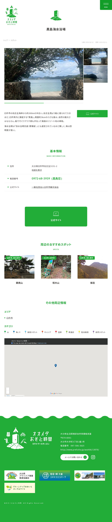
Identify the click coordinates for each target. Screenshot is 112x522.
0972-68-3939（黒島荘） (48, 178)
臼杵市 (10, 317)
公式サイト (94, 113)
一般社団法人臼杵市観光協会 (45, 187)
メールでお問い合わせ (73, 457)
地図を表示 (37, 170)
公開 (83, 42)
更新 (96, 42)
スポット (14, 40)
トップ (5, 40)
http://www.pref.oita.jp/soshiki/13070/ (79, 449)
